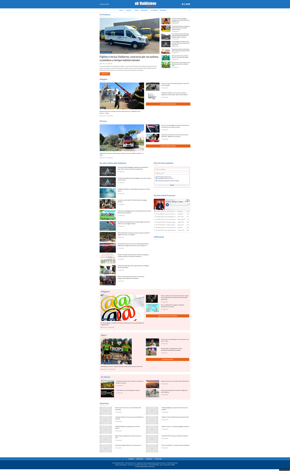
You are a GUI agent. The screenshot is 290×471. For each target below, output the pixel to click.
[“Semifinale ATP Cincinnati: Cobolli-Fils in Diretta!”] (153, 439)
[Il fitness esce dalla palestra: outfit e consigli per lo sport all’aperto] (152, 393)
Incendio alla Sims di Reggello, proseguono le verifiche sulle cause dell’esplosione (180, 20)
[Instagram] (185, 4)
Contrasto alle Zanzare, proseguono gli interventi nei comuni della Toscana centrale (181, 28)
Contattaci (131, 459)
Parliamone (112, 319)
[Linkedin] (189, 4)
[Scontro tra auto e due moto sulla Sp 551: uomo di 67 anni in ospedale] (153, 87)
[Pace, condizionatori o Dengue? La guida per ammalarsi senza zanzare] (152, 308)
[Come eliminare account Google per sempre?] (107, 393)
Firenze (102, 149)
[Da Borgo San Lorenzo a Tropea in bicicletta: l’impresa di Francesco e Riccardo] (122, 351)
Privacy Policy (158, 459)
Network (163, 10)
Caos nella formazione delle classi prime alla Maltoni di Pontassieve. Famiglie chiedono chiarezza (180, 35)
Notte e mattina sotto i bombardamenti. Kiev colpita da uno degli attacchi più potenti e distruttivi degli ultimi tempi (174, 297)
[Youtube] (187, 4)
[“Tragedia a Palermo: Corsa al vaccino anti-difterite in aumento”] (106, 420)
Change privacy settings (284, 469)
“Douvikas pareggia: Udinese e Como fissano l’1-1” (128, 445)
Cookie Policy (139, 459)
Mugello (103, 107)
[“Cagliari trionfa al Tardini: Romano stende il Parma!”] (153, 420)
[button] (189, 10)
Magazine (144, 10)
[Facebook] (182, 4)
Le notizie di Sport (167, 359)
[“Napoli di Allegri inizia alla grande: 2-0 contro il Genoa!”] (106, 430)
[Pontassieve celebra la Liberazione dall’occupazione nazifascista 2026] (165, 51)
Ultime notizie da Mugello (168, 104)
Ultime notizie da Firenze (168, 146)
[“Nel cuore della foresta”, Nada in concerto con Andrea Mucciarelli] (165, 57)
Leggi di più (105, 73)
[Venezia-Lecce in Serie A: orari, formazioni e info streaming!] (106, 411)
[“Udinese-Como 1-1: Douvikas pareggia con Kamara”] (153, 430)
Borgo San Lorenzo (107, 362)
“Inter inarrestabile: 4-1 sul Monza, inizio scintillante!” (175, 445)
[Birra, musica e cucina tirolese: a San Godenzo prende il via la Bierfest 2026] (165, 65)
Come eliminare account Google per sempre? (128, 390)
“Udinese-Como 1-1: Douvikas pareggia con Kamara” (175, 426)
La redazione (149, 459)
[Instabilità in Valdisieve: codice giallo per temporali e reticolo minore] (108, 193)
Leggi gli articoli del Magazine (167, 315)
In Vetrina (154, 10)
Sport (136, 10)
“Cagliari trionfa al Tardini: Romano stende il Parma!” (175, 417)
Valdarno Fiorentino (106, 52)
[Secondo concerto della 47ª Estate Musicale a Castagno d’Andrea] (108, 204)
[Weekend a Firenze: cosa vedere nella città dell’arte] (152, 384)
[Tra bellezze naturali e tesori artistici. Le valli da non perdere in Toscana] (107, 384)
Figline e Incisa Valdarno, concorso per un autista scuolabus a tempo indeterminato (129, 58)
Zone (121, 10)
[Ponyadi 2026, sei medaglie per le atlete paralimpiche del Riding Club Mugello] (152, 352)
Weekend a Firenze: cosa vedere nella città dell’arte (175, 381)
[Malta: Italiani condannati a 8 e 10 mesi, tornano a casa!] (106, 439)
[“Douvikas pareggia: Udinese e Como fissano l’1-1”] (106, 448)
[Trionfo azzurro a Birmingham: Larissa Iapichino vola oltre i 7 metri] (152, 342)
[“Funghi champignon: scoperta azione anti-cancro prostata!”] (153, 411)
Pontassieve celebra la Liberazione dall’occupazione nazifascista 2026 (180, 49)
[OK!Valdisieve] (145, 4)
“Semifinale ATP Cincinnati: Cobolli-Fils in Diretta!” (174, 436)
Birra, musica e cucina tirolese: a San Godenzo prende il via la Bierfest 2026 (181, 64)
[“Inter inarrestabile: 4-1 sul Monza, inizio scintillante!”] (153, 448)
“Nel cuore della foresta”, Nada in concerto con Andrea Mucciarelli (180, 56)
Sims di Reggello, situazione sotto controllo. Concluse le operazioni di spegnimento (181, 43)
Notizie (128, 10)
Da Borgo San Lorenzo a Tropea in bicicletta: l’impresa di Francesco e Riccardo (121, 366)
